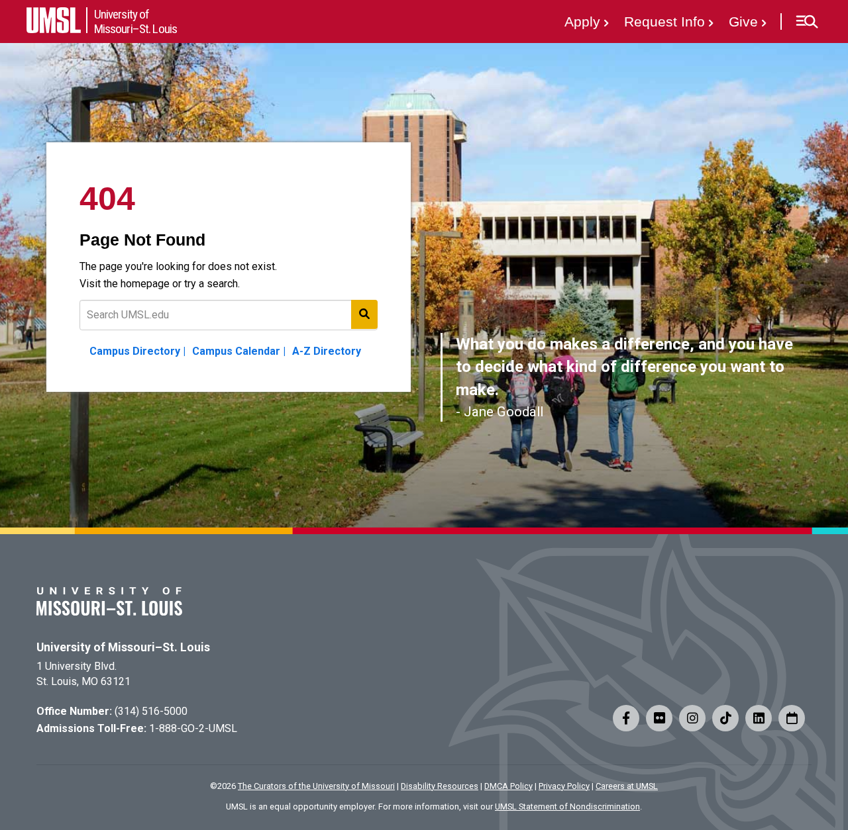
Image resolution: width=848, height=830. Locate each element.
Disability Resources (439, 786)
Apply (582, 21)
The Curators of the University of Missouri (316, 786)
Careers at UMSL (627, 786)
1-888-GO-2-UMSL (193, 728)
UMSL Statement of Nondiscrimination (567, 806)
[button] (807, 22)
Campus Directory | (137, 351)
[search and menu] (364, 314)
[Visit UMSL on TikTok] (725, 718)
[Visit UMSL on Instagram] (692, 718)
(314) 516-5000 (151, 711)
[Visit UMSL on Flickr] (659, 718)
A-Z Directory (326, 351)
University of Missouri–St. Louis (123, 647)
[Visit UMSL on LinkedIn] (758, 718)
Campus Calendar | (239, 351)
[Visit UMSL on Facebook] (626, 718)
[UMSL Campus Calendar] (791, 718)
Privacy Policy (564, 786)
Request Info (664, 21)
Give (743, 21)
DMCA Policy (508, 786)
